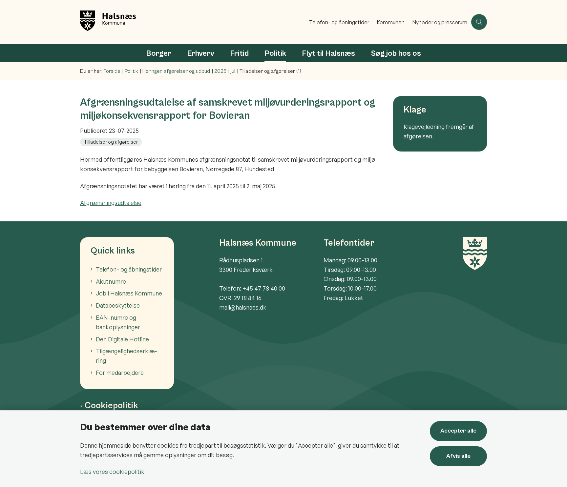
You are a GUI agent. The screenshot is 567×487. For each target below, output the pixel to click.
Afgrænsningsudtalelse (110, 202)
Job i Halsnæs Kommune (129, 293)
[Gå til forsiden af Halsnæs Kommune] (192, 21)
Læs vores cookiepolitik (112, 471)
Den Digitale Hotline (122, 339)
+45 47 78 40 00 (263, 288)
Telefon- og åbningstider (129, 269)
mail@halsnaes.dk (242, 307)
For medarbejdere (120, 372)
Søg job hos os (396, 53)
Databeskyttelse (118, 305)
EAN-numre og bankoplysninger (118, 322)
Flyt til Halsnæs (328, 53)
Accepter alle (458, 430)
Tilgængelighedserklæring (127, 355)
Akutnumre (111, 281)
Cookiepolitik (111, 405)
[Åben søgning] (479, 22)
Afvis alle (458, 456)
